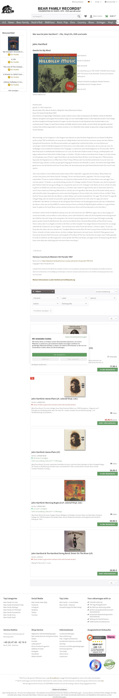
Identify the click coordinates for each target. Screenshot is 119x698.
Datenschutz (64, 654)
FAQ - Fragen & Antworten (69, 639)
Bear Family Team (9, 617)
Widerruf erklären (59, 689)
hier (102, 681)
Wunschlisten (78, 2)
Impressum (63, 656)
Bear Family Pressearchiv (12, 612)
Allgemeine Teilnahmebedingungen (43, 634)
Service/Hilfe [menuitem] (111, 2)
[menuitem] (56, 16)
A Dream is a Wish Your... (13, 74)
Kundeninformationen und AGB (70, 641)
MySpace (34, 610)
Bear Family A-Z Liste (10, 602)
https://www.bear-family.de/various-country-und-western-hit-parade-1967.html (67, 261)
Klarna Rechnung (65, 636)
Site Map (63, 644)
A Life (13, 59)
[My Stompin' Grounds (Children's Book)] (13, 44)
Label (64, 298)
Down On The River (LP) (62, 553)
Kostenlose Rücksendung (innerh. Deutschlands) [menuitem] (101, 615)
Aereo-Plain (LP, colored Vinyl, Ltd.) (54, 398)
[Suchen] (78, 16)
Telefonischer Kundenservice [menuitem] (99, 622)
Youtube (34, 615)
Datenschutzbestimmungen (76, 337)
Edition (36, 304)
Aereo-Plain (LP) (45, 452)
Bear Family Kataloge (10, 607)
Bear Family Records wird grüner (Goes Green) (44, 637)
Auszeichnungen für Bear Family (71, 607)
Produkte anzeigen (41, 311)
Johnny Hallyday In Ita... (13, 82)
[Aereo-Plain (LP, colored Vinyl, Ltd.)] (74, 386)
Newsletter (35, 654)
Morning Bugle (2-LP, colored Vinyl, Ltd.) (56, 502)
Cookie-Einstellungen (67, 634)
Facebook (34, 605)
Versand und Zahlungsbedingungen (72, 646)
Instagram (35, 607)
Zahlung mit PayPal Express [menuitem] (99, 619)
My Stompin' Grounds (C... (13, 52)
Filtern (38, 291)
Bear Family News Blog (39, 602)
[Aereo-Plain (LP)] (74, 439)
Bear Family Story (9, 615)
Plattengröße (67, 304)
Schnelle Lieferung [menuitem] (96, 602)
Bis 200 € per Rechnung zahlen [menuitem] (100, 607)
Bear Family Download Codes (13, 605)
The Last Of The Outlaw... (13, 67)
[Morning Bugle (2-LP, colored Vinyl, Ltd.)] (74, 490)
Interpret (36, 298)
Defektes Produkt (37, 649)
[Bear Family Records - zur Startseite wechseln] (7, 9)
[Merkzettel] (85, 16)
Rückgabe (34, 651)
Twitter (33, 612)
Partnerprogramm (66, 649)
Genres (93, 298)
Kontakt (34, 641)
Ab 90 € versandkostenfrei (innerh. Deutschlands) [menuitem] (101, 611)
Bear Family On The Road (12, 610)
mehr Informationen (107, 423)
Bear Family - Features (67, 605)
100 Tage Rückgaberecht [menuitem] (98, 605)
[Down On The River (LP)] (74, 541)
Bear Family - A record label (69, 602)
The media (63, 651)
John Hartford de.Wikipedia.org (54, 280)
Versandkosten (54, 678)
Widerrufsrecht (36, 656)
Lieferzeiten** (36, 644)
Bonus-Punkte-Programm (40, 646)
